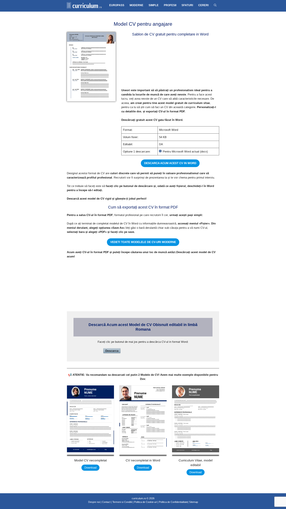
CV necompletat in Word (143, 460)
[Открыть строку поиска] (215, 5)
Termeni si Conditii (122, 502)
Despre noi (94, 502)
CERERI (203, 5)
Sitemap (193, 502)
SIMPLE (154, 5)
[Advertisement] (169, 63)
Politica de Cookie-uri (145, 502)
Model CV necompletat (90, 460)
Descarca (112, 351)
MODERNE (136, 5)
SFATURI (187, 5)
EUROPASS (116, 5)
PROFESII (170, 5)
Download (90, 467)
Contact (106, 502)
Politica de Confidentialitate (173, 502)
